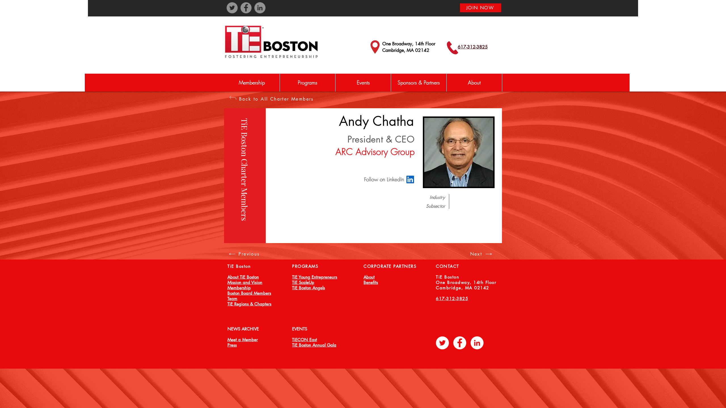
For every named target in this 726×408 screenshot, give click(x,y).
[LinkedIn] (259, 7)
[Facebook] (246, 7)
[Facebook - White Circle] (459, 342)
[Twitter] (232, 7)
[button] (307, 83)
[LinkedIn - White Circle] (477, 342)
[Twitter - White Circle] (442, 342)
